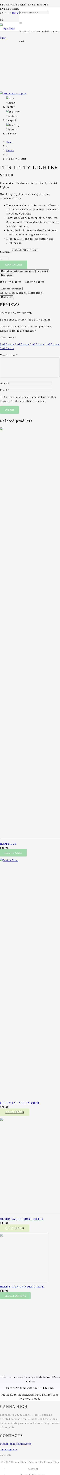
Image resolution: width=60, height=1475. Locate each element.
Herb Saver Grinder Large (22, 1286)
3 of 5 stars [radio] (37, 344)
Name (5, 383)
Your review (9, 355)
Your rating (8, 337)
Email (5, 390)
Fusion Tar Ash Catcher (19, 1103)
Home (9, 142)
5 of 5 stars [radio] (7, 348)
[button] (13, 853)
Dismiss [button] (17, 13)
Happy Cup (8, 843)
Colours (5, 252)
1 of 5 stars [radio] (7, 344)
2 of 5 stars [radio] (22, 344)
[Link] (9, 38)
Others (10, 150)
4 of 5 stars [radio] (52, 344)
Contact (33, 1468)
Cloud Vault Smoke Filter (21, 1219)
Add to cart (13, 264)
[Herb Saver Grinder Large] (24, 1281)
